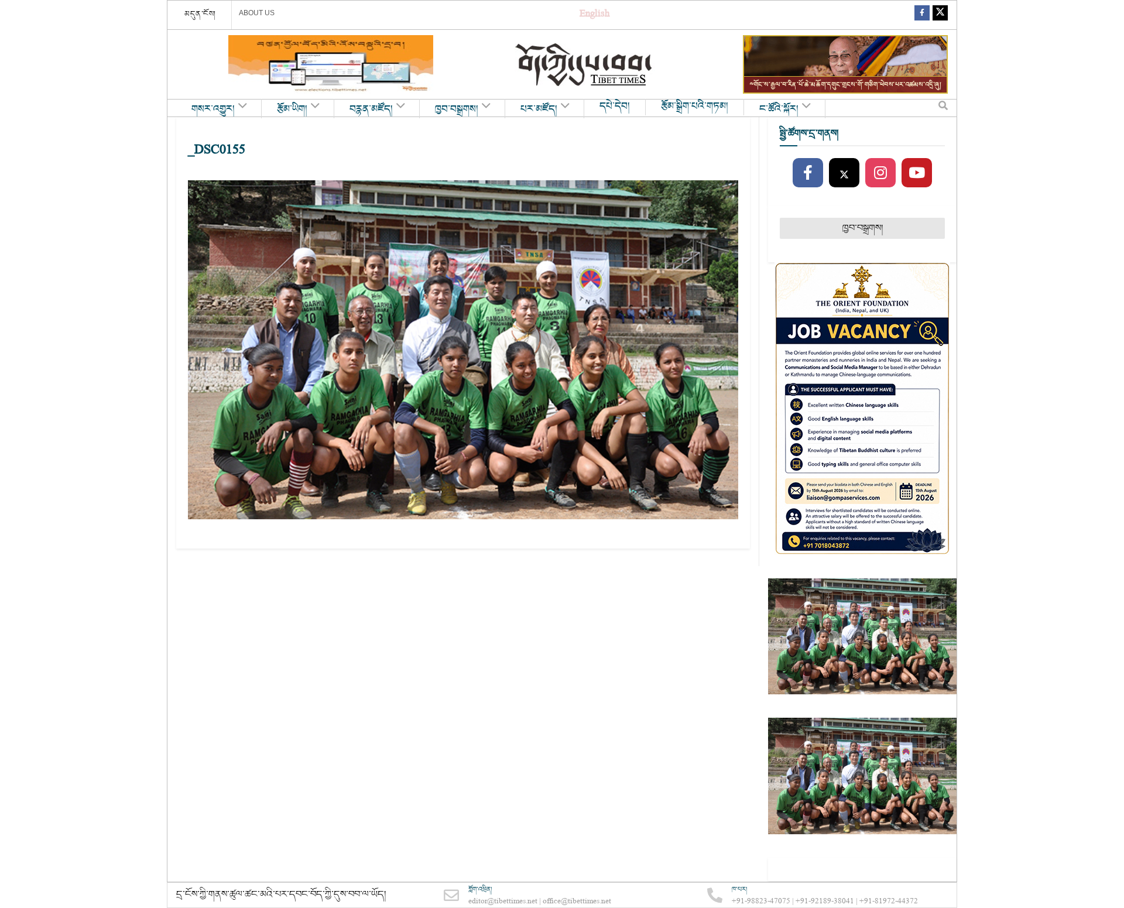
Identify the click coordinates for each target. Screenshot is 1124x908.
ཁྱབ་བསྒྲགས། (456, 109)
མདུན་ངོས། (200, 14)
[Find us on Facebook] (922, 15)
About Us (257, 13)
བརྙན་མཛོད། (371, 109)
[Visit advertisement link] (330, 64)
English (594, 15)
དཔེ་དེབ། (614, 106)
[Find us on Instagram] (880, 173)
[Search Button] (943, 108)
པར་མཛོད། (538, 109)
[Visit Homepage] (585, 64)
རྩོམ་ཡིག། (292, 109)
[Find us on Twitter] (940, 15)
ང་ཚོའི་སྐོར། (779, 109)
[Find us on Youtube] (917, 173)
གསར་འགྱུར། (213, 109)
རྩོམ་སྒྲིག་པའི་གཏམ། (694, 106)
